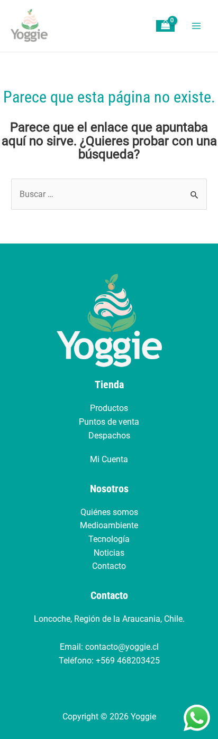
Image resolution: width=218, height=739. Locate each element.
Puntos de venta (109, 422)
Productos (109, 408)
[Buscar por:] (109, 194)
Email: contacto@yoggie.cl (109, 647)
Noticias (109, 553)
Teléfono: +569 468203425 (109, 661)
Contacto (109, 566)
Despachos (109, 436)
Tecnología (109, 539)
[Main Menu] (196, 26)
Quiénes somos (109, 512)
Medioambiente (109, 525)
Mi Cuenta (109, 459)
